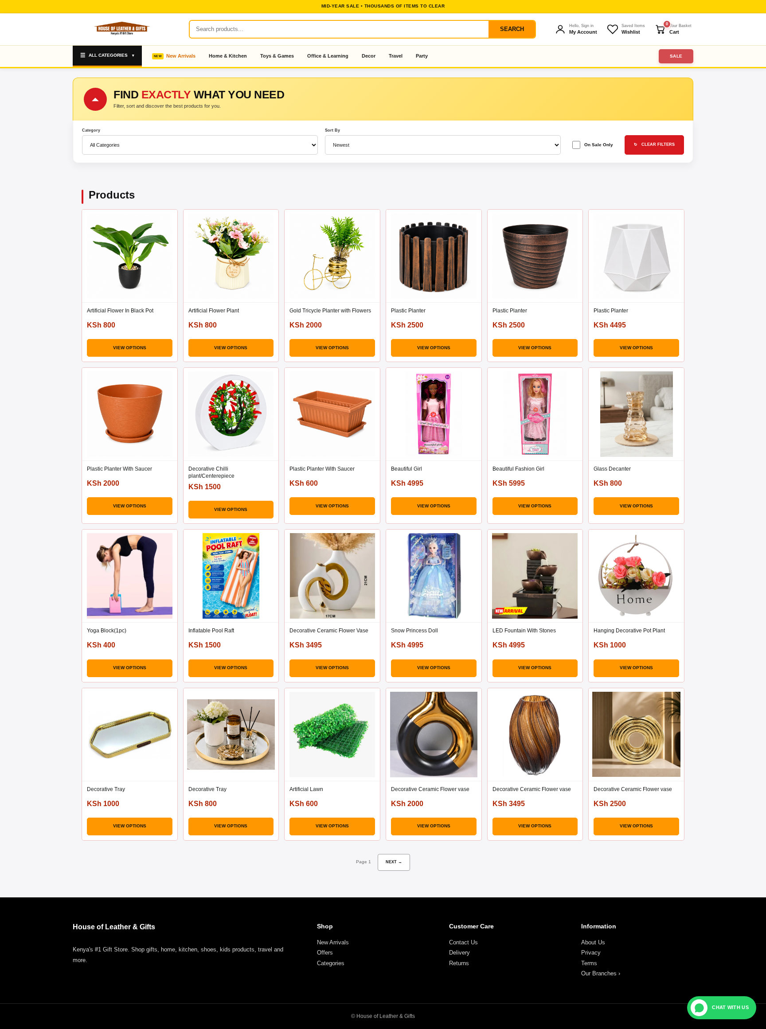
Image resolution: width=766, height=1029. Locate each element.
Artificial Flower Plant (213, 311)
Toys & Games (277, 55)
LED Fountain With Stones (524, 631)
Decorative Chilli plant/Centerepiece (211, 472)
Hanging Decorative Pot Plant (629, 631)
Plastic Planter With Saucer (119, 469)
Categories (330, 963)
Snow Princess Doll (414, 631)
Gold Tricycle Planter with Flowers (330, 311)
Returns (459, 963)
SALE (676, 56)
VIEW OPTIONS (129, 347)
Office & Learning (327, 55)
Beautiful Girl (406, 469)
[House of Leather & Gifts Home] (121, 29)
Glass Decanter (612, 469)
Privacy (591, 952)
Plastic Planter (408, 311)
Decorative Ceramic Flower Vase (328, 631)
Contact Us (463, 942)
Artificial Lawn (306, 789)
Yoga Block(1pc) (106, 631)
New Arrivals (180, 55)
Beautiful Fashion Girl (518, 469)
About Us (593, 942)
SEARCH (512, 29)
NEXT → (394, 862)
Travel (396, 55)
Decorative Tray (106, 789)
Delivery (459, 952)
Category (91, 131)
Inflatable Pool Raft (211, 631)
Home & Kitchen (228, 55)
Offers (325, 952)
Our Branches (600, 973)
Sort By (332, 131)
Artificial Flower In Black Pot (120, 311)
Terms (589, 963)
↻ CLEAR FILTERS (654, 144)
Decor (368, 55)
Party (422, 55)
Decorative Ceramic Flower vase (430, 789)
